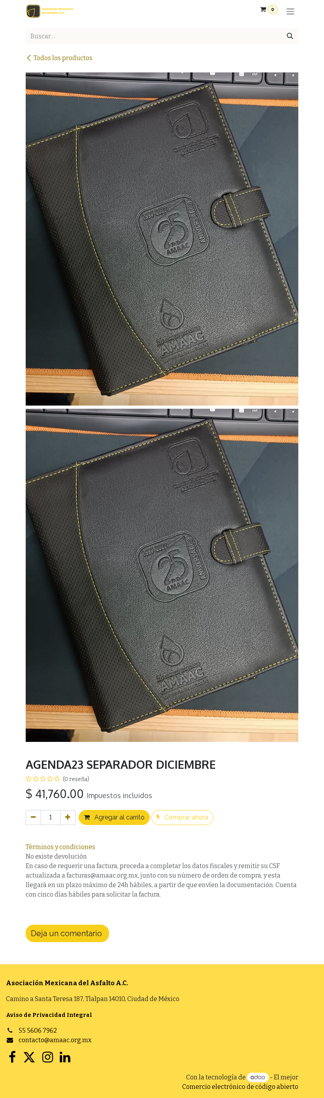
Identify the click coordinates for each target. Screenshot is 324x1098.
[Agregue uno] (67, 817)
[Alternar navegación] (290, 11)
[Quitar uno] (33, 817)
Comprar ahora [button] (185, 817)
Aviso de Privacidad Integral (49, 1015)
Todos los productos (63, 58)
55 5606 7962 (38, 1030)
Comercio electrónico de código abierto (240, 1086)
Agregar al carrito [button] (119, 817)
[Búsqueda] (290, 36)
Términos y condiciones (60, 847)
